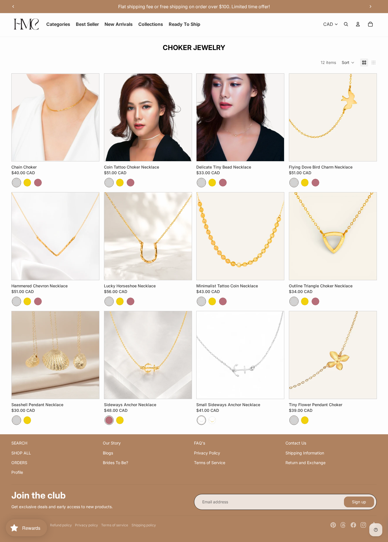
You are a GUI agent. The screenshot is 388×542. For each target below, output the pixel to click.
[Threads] (343, 525)
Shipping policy (144, 525)
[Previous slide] (13, 6)
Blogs (108, 452)
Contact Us (295, 443)
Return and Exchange (305, 462)
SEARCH (19, 443)
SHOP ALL (21, 452)
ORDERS (19, 462)
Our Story (112, 443)
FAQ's (199, 443)
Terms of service (114, 525)
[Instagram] (363, 525)
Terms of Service (209, 462)
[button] (348, 62)
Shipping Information (304, 452)
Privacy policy (86, 525)
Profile (17, 472)
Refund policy (61, 525)
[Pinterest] (333, 525)
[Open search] (346, 24)
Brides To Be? (115, 462)
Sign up (359, 501)
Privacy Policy (207, 452)
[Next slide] (370, 6)
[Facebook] (353, 525)
